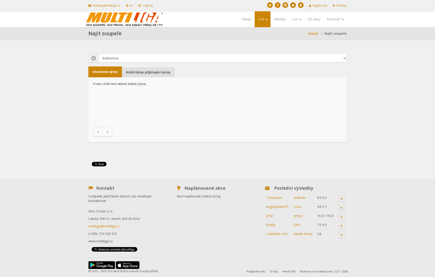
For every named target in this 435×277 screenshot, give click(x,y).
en (131, 5)
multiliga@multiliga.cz (106, 5)
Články (246, 19)
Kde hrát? (334, 19)
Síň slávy (314, 19)
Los (295, 19)
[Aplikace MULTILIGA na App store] (301, 5)
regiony (148, 5)
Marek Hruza (303, 234)
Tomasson (274, 197)
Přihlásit (341, 5)
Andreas (300, 197)
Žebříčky (280, 19)
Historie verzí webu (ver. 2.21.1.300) (324, 271)
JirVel (269, 216)
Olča (297, 225)
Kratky (271, 225)
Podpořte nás (255, 271)
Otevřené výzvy (105, 72)
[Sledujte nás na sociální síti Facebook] (277, 5)
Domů (313, 33)
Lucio (298, 206)
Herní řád (289, 271)
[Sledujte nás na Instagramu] (285, 5)
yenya (298, 216)
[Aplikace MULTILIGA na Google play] (293, 5)
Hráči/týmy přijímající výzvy (148, 72)
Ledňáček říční (277, 234)
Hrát (261, 19)
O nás (274, 271)
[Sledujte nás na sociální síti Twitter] (270, 5)
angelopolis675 (277, 206)
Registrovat (320, 5)
